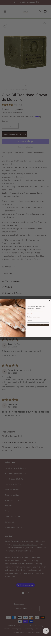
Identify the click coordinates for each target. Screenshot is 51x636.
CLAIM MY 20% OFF (38, 325)
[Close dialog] (49, 301)
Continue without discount (38, 329)
